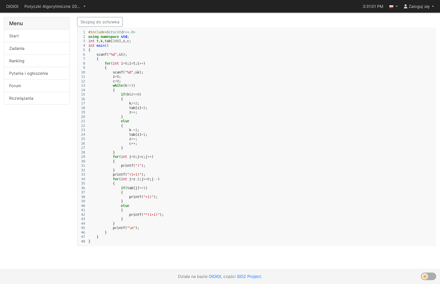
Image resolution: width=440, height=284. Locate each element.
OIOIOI (12, 6)
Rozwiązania (21, 98)
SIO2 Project (249, 276)
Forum (15, 85)
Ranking (16, 60)
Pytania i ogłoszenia (28, 73)
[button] (55, 6)
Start (14, 35)
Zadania (16, 48)
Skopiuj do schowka (99, 21)
